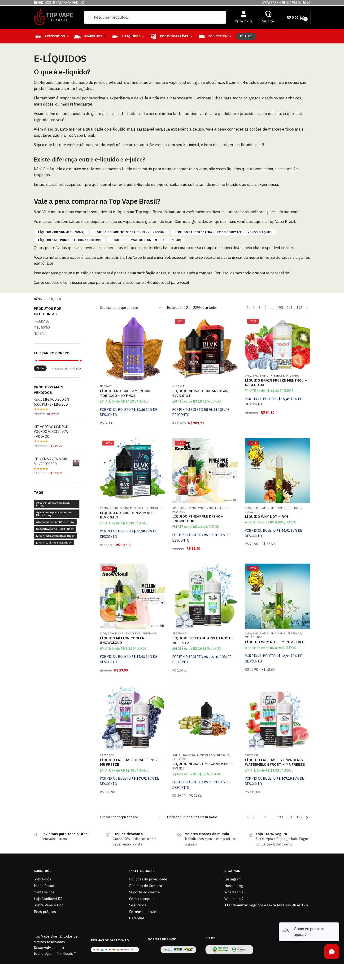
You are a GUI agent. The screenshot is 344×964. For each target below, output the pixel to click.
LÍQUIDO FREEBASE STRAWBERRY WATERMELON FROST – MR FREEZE (275, 762)
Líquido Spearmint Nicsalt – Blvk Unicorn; (129, 232)
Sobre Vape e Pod (48, 905)
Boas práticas (45, 911)
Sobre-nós (42, 879)
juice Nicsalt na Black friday (54, 542)
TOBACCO (252, 512)
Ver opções (132, 432)
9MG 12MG (205, 508)
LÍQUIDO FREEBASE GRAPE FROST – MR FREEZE (131, 762)
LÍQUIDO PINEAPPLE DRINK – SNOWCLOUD (197, 518)
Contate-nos (44, 892)
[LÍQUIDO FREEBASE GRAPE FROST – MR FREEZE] (132, 718)
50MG (124, 508)
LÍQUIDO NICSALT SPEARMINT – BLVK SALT (128, 515)
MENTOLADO (139, 508)
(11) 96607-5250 (297, 2)
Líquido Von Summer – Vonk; (61, 232)
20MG (104, 508)
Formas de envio (142, 911)
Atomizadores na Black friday (55, 522)
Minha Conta (244, 21)
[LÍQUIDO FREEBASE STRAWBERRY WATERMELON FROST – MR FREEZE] (277, 718)
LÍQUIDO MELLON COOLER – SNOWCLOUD (124, 640)
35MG (114, 508)
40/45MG (189, 755)
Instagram (233, 879)
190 (280, 308)
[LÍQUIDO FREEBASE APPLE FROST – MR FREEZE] (205, 596)
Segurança (138, 905)
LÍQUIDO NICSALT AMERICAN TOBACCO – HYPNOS (125, 393)
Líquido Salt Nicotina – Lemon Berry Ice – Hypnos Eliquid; (223, 232)
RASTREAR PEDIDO (70, 2)
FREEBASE (277, 375)
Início (38, 299)
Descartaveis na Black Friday (55, 529)
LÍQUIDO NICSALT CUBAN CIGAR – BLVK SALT (202, 393)
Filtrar (40, 368)
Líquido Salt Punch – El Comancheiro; (69, 240)
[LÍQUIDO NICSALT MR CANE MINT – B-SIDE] (205, 718)
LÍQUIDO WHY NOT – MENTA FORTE (275, 642)
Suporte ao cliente (144, 892)
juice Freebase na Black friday (55, 535)
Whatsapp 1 (234, 892)
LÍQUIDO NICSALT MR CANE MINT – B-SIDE (202, 766)
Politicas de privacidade (148, 879)
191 (289, 308)
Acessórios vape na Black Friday (53, 504)
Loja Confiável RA (48, 898)
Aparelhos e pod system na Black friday (54, 513)
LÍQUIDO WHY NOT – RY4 (266, 516)
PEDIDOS (44, 2)
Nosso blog (233, 885)
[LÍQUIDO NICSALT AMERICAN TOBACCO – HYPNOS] (132, 349)
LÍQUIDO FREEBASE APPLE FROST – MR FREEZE (203, 640)
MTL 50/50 (42, 327)
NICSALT (106, 386)
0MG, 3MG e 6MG (257, 375)
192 (299, 308)
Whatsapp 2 (234, 898)
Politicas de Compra (145, 885)
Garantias (136, 918)
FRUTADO (293, 375)
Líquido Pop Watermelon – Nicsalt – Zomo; (145, 240)
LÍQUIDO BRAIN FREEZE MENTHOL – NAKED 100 (276, 382)
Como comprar (141, 898)
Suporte (268, 21)
